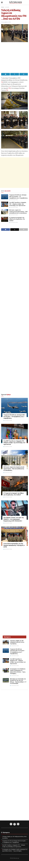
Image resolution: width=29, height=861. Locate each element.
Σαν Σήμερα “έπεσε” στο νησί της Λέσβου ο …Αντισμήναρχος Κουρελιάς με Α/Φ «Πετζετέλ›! (13, 519)
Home (2, 7)
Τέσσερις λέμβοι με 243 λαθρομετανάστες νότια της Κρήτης (17, 642)
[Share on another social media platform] (23, 74)
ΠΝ (7, 90)
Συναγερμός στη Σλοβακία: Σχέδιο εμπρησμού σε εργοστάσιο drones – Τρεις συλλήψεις (18, 671)
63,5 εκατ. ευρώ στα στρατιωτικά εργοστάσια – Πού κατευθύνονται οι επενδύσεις (18, 211)
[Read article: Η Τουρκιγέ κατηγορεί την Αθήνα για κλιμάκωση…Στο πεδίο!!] (4, 219)
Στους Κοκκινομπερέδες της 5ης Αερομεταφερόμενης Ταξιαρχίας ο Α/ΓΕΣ (14, 545)
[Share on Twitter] (14, 74)
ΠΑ (2, 82)
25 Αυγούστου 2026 (14, 199)
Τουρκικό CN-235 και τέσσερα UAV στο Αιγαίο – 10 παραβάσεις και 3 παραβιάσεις (18, 196)
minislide (7, 7)
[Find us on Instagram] (18, 824)
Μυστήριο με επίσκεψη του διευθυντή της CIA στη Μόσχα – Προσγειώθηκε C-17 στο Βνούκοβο (18, 681)
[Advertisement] (14, 58)
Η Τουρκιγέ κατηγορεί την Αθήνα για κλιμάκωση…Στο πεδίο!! (17, 219)
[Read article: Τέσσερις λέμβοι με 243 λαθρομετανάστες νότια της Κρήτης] (6, 642)
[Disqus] (14, 573)
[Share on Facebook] (5, 74)
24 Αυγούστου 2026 (8, 549)
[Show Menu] (2, 2)
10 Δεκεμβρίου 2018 (6, 22)
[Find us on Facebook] (11, 824)
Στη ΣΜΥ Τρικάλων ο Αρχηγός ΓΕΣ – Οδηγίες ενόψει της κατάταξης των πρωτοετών (17, 204)
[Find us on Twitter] (14, 824)
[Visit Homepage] (15, 2)
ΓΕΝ (9, 88)
